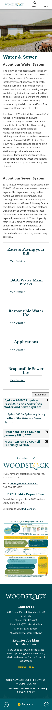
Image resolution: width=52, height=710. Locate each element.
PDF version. (29, 508)
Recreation (28, 704)
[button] (6, 704)
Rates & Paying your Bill (26, 251)
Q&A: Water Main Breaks (26, 282)
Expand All (40, 394)
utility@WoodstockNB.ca (24, 483)
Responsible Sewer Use (26, 371)
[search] (35, 4)
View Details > (17, 261)
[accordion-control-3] (46, 441)
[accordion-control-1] (46, 400)
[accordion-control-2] (46, 432)
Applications (26, 342)
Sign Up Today (26, 666)
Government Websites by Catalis (25, 688)
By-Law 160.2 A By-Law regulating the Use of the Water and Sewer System (25, 418)
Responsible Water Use (26, 313)
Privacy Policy (26, 692)
